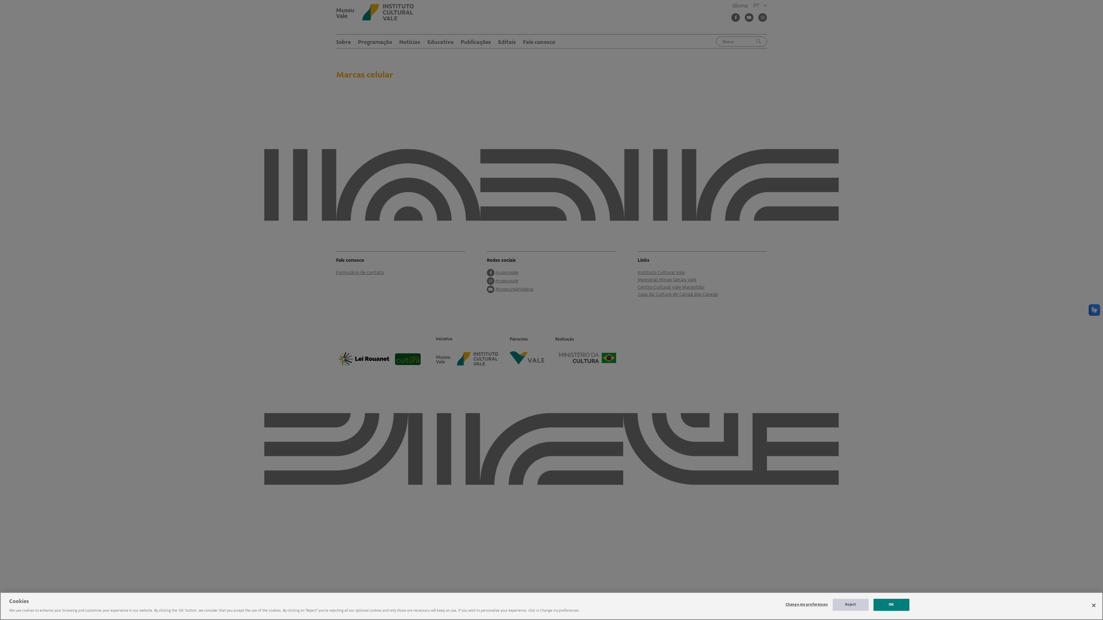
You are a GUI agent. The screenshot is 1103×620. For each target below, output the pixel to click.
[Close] (1093, 605)
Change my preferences (807, 604)
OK (891, 604)
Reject (850, 604)
